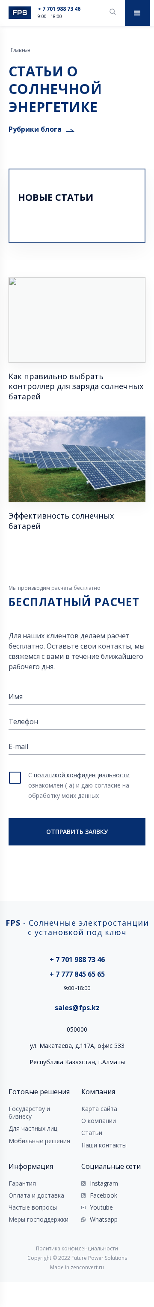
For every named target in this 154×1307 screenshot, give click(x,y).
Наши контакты (104, 1145)
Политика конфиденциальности (77, 1248)
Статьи (91, 1133)
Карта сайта (99, 1109)
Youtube (101, 1207)
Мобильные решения (39, 1141)
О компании (98, 1121)
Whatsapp (104, 1219)
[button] (137, 13)
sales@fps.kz (77, 1007)
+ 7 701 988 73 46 (59, 9)
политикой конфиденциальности (82, 775)
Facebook (103, 1195)
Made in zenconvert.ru (77, 1267)
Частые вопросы (33, 1207)
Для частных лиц (33, 1128)
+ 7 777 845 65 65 (77, 974)
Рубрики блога (35, 129)
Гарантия (22, 1183)
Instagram (104, 1183)
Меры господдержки (38, 1219)
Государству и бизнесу (29, 1112)
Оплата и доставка (36, 1195)
